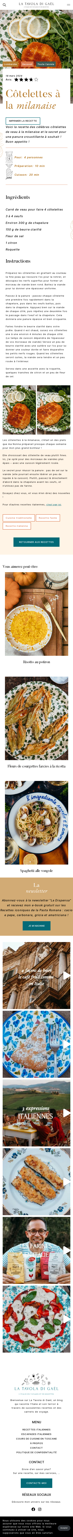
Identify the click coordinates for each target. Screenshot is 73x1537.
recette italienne (17, 525)
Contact (36, 1447)
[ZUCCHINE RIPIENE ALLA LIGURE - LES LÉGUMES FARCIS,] (36, 1181)
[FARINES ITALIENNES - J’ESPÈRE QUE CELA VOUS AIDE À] (36, 1250)
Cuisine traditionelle (19, 517)
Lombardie (10, 64)
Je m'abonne (36, 925)
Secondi (27, 64)
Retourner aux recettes (36, 542)
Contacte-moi (36, 1483)
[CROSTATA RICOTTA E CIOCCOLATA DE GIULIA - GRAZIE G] (36, 1044)
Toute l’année (45, 64)
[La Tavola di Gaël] (36, 5)
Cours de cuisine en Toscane (36, 1438)
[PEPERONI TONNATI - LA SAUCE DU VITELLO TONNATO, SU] (36, 1319)
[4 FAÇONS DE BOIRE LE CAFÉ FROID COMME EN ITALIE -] (36, 975)
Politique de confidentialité (36, 1452)
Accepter (64, 1528)
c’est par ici (53, 504)
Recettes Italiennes (37, 1429)
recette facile (48, 517)
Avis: (9, 79)
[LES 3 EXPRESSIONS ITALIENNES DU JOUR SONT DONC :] (36, 1112)
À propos (36, 1443)
